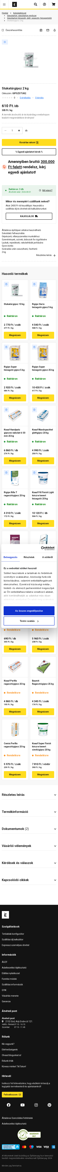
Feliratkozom (11, 1094)
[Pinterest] (49, 1105)
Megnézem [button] (15, 335)
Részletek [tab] (29, 557)
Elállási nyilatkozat (11, 973)
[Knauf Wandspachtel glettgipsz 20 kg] (43, 415)
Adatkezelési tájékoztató (14, 967)
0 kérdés (39, 97)
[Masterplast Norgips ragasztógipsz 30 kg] (15, 541)
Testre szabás (27, 621)
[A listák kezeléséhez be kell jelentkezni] (42, 30)
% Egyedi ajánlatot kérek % (29, 152)
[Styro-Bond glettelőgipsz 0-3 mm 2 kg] (43, 541)
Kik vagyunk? (8, 1044)
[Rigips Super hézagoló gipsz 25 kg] (43, 353)
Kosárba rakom (27, 142)
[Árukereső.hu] (29, 1134)
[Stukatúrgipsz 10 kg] (15, 290)
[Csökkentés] (5, 130)
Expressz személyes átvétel (15, 945)
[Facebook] (9, 1105)
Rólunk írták (7, 1061)
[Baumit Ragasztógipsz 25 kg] (43, 666)
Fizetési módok (9, 979)
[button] (4, 4)
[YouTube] (22, 1105)
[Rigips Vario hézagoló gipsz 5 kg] (43, 290)
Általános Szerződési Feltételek (17, 1118)
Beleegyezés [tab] (10, 557)
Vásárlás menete (10, 996)
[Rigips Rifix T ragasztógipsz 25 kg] (15, 478)
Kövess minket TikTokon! (14, 1066)
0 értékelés (25, 97)
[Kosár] (53, 4)
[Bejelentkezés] (44, 4)
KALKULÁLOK (27, 216)
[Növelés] (19, 130)
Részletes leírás (44, 255)
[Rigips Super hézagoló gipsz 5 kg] (15, 353)
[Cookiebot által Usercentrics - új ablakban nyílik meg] (41, 548)
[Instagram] (36, 1105)
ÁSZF (4, 962)
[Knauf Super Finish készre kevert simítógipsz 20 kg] (43, 729)
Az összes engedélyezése (29, 610)
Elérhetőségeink (10, 1049)
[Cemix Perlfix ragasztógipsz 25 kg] (15, 729)
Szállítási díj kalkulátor (12, 939)
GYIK (4, 990)
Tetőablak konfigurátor (13, 934)
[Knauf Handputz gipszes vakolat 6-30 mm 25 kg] (15, 415)
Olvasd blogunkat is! (11, 1055)
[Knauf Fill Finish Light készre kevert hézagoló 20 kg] (43, 478)
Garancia (6, 1001)
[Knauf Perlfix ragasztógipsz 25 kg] (15, 666)
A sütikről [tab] (47, 557)
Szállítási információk (12, 984)
